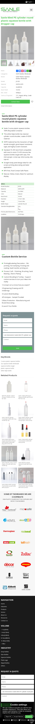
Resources (4, 618)
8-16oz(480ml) (5, 638)
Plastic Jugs (4, 660)
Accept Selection (18, 716)
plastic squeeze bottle (7, 368)
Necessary (7, 720)
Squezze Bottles (6, 657)
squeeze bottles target (8, 366)
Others (3, 666)
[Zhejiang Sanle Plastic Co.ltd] (10, 10)
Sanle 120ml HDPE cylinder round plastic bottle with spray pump (25, 441)
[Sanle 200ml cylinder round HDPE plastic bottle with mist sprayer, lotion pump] (26, 408)
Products (3, 609)
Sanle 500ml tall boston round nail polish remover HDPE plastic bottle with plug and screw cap (9, 441)
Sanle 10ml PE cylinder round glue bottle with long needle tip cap (9, 419)
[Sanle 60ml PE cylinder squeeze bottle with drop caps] (26, 454)
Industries (4, 606)
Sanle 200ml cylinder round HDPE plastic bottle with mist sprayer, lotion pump (25, 419)
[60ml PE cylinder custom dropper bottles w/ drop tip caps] (9, 387)
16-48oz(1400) (5, 641)
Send (17, 348)
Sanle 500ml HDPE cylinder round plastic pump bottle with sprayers (9, 486)
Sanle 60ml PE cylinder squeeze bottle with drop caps (25, 464)
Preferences (23, 720)
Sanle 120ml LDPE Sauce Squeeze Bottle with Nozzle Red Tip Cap (25, 397)
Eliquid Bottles (5, 663)
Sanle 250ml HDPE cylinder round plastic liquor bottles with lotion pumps (25, 486)
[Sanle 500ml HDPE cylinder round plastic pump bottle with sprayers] (9, 475)
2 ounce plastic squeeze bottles (10, 361)
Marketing (31, 720)
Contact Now (15, 102)
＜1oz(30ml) (4, 629)
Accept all (29, 716)
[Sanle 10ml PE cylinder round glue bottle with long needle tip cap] (9, 408)
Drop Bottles (5, 652)
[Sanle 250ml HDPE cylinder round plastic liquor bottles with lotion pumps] (26, 475)
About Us (4, 615)
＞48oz (3, 644)
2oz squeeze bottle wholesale (10, 363)
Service (3, 612)
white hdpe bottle (6, 371)
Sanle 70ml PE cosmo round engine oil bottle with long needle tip (9, 464)
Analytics (15, 720)
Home (3, 604)
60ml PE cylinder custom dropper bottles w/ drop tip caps (8, 397)
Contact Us (4, 621)
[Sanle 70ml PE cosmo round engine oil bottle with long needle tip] (9, 454)
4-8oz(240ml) (5, 635)
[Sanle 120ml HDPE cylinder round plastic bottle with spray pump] (26, 430)
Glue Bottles (4, 654)
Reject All (8, 716)
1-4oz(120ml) (5, 632)
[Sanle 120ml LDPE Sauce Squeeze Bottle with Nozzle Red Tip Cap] (26, 387)
